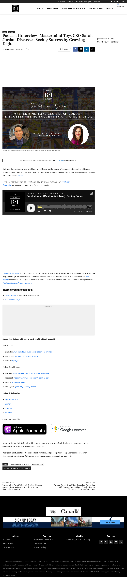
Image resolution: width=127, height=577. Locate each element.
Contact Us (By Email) (43, 539)
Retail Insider (9, 49)
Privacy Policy (40, 547)
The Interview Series (10, 273)
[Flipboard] (117, 1)
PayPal (20, 175)
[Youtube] (116, 542)
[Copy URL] (92, 49)
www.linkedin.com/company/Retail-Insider (31, 373)
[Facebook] (114, 1)
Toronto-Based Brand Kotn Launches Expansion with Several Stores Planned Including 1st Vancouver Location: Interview (74, 487)
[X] (80, 49)
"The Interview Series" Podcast (19, 464)
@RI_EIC (16, 360)
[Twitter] (120, 1)
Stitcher (8, 412)
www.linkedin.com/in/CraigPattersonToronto (32, 352)
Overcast (9, 408)
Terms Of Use (40, 543)
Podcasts (11, 32)
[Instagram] (122, 1)
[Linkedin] (86, 49)
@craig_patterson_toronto (26, 356)
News (5, 32)
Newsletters (8, 543)
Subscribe (60, 160)
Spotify (8, 404)
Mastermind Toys (12, 299)
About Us (7, 539)
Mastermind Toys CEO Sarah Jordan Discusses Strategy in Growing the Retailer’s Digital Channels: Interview (22, 487)
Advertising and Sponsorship (78, 539)
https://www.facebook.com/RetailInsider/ (31, 378)
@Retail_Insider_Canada (25, 386)
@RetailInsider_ (19, 382)
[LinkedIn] (111, 1)
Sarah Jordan (10, 295)
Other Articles (8, 547)
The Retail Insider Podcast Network (17, 283)
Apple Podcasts (11, 399)
